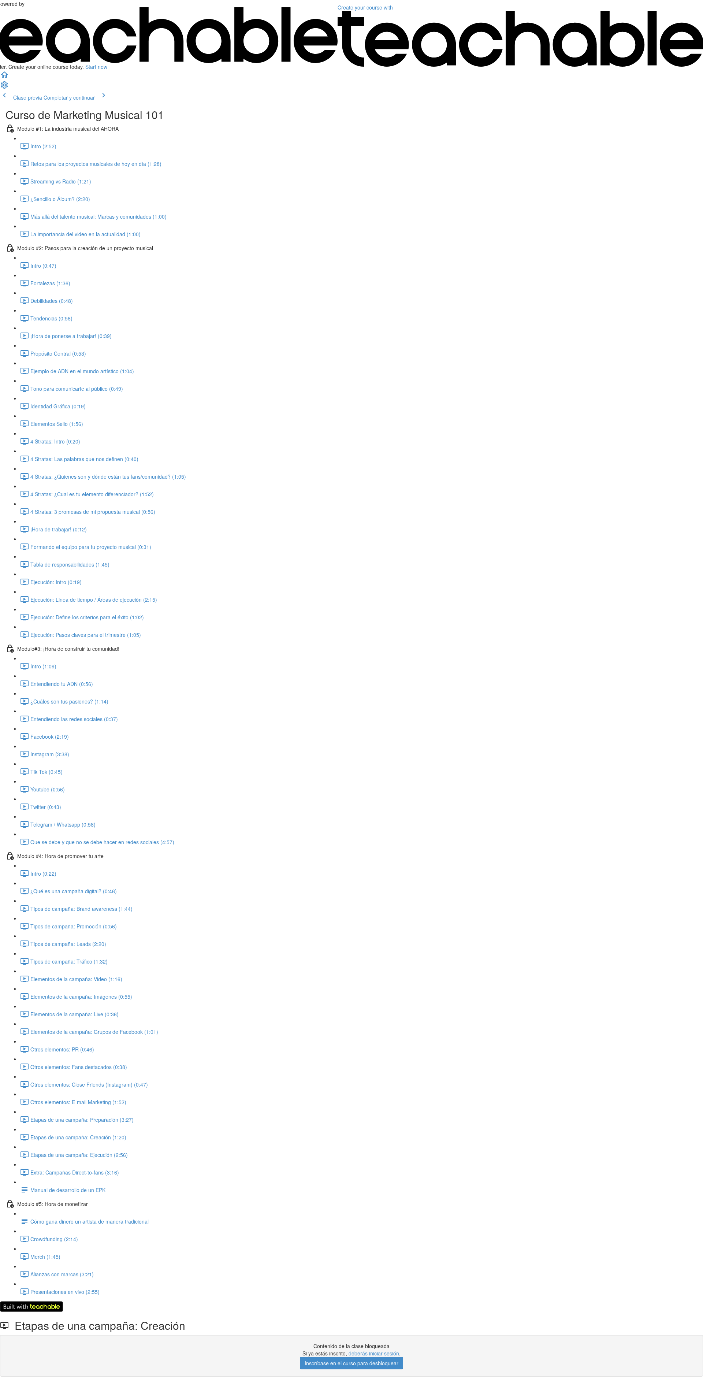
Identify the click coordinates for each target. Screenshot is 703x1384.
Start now (96, 66)
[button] (4, 77)
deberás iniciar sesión (374, 1353)
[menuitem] (4, 87)
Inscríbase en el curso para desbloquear (351, 1363)
